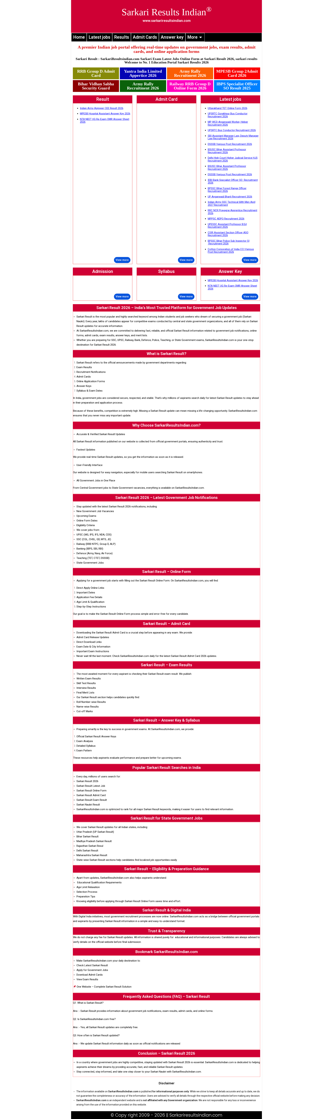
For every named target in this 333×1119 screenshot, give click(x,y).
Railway (129, 340)
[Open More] (200, 37)
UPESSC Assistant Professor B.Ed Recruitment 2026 (227, 226)
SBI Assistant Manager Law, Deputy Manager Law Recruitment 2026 (233, 137)
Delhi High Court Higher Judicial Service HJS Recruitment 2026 (233, 159)
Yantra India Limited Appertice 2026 (143, 73)
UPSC (120, 340)
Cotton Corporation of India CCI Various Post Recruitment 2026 (231, 251)
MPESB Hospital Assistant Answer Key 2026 (105, 113)
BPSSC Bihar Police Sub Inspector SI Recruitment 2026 (228, 242)
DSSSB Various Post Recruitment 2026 (230, 144)
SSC (113, 340)
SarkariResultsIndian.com (94, 330)
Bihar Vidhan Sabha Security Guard (96, 86)
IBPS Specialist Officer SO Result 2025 (237, 86)
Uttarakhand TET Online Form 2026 (227, 108)
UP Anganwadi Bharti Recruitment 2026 (230, 196)
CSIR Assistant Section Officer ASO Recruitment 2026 (228, 234)
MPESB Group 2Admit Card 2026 (237, 73)
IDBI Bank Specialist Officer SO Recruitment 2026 (233, 181)
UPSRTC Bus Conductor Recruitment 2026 (232, 130)
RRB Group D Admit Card (96, 73)
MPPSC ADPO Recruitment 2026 (226, 218)
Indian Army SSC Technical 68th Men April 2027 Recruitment (231, 203)
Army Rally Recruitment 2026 (190, 73)
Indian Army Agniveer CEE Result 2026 (101, 108)
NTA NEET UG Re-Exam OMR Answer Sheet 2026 (104, 121)
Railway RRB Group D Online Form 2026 (190, 86)
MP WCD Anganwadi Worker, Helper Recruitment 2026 (228, 123)
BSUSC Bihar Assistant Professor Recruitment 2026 (227, 151)
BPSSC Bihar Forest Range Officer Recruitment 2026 (227, 190)
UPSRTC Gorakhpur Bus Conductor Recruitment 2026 (227, 115)
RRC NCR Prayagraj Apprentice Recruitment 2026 (232, 212)
